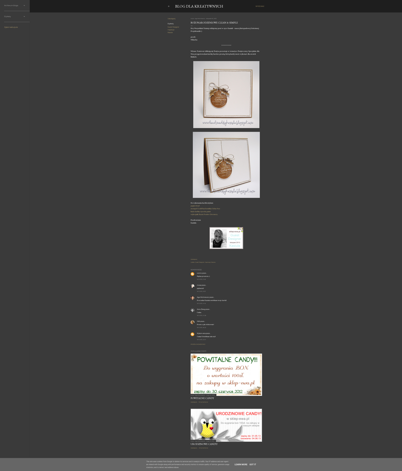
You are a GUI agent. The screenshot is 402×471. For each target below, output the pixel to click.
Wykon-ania (201, 333)
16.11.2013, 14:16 (201, 303)
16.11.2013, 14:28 (201, 315)
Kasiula (170, 32)
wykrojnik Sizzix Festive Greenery (204, 214)
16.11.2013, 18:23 (201, 327)
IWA (198, 321)
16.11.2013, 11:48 (201, 279)
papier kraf (195, 206)
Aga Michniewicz (203, 297)
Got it (252, 464)
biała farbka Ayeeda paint (201, 211)
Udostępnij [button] (171, 19)
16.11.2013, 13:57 (201, 291)
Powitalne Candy (202, 398)
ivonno (199, 273)
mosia (199, 285)
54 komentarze (203, 402)
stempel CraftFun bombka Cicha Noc (205, 209)
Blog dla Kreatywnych (199, 6)
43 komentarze (203, 448)
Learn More (241, 464)
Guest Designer (173, 27)
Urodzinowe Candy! (204, 444)
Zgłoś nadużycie (11, 27)
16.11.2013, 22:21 (201, 339)
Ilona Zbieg (201, 309)
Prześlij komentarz (198, 344)
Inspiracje (171, 30)
